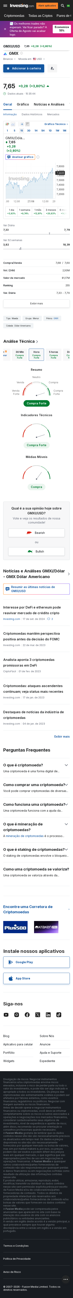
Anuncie (45, 1044)
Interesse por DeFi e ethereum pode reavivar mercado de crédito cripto (32, 610)
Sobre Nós (47, 1036)
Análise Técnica (19, 341)
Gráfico (23, 104)
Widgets (8, 1061)
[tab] (19, 355)
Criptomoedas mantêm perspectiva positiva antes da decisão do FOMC (31, 636)
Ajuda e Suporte (50, 1052)
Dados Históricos (32, 114)
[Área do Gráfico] (13, 124)
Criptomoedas (14, 15)
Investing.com (11, 618)
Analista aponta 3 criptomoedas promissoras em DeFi (29, 662)
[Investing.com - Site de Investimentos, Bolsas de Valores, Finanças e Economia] (22, 6)
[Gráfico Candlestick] (7, 124)
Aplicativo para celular (18, 1044)
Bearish (40, 532)
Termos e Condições (16, 1245)
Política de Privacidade (17, 1258)
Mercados (53, 114)
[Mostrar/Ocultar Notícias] (27, 124)
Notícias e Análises (49, 104)
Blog (6, 1036)
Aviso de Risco (12, 1271)
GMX (56, 318)
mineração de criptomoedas (25, 836)
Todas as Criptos (40, 15)
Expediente (47, 1061)
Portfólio (9, 1052)
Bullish (40, 551)
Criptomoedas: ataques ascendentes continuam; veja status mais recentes (33, 689)
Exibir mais (36, 303)
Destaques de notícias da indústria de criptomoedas (33, 715)
